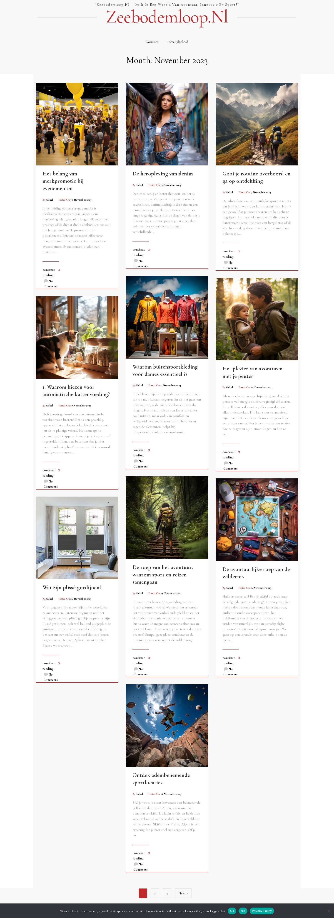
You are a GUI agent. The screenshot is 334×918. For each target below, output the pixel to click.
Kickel (49, 199)
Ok (232, 911)
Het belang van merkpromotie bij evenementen (63, 181)
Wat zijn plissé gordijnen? (71, 587)
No (243, 911)
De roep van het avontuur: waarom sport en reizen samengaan (162, 574)
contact (152, 42)
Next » (183, 893)
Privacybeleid (177, 42)
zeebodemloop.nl (167, 17)
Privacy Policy (262, 911)
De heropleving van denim (162, 173)
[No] (328, 911)
